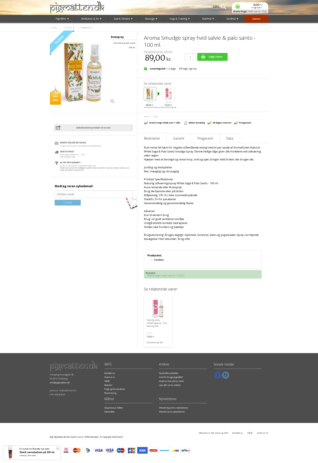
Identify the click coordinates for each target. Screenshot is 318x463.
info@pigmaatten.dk (60, 382)
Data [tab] (229, 138)
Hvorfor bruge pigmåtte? (171, 377)
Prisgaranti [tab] (205, 138)
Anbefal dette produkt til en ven (93, 127)
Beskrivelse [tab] (152, 138)
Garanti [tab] (178, 138)
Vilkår (107, 381)
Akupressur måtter (113, 407)
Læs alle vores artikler (170, 385)
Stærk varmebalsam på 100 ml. (37, 452)
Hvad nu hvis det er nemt (171, 381)
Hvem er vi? (262, 432)
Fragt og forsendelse (114, 389)
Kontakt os (109, 373)
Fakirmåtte (109, 411)
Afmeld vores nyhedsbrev (172, 411)
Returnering (110, 392)
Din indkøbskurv (250, 6)
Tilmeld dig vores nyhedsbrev (173, 407)
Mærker (108, 385)
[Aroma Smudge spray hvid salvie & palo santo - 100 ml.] (83, 72)
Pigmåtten (159, 259)
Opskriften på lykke (168, 373)
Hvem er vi (109, 377)
